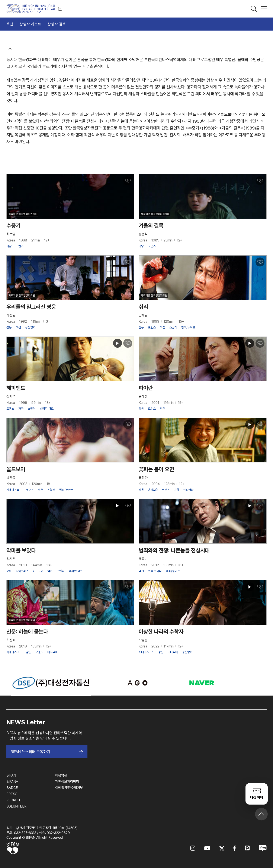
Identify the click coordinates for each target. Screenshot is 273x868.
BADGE (12, 788)
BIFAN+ (12, 782)
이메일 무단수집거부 (69, 788)
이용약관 (61, 775)
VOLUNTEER (16, 806)
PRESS (11, 794)
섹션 (9, 24)
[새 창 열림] (136, 683)
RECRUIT (13, 800)
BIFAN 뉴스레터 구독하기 (30, 751)
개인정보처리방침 (67, 782)
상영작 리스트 (30, 24)
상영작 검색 (57, 24)
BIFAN (11, 775)
